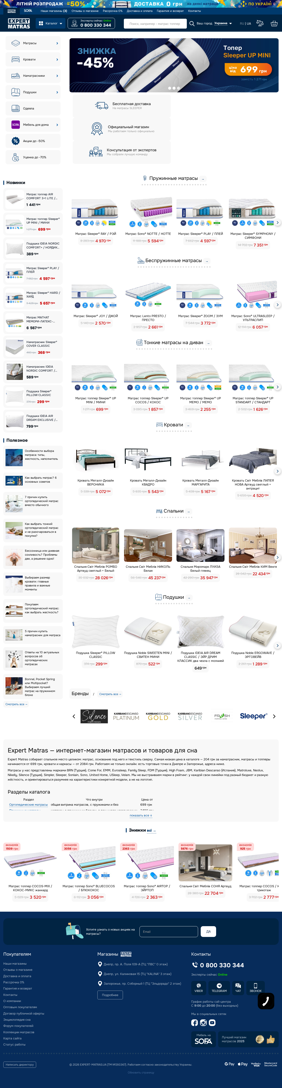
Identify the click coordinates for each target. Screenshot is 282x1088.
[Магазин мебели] (28, 11)
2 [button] (174, 88)
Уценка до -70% (34, 157)
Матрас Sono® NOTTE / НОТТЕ (148, 234)
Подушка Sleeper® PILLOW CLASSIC (38, 393)
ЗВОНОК (256, 991)
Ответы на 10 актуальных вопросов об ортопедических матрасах (42, 658)
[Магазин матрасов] (11, 11)
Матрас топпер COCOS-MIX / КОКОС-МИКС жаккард (30, 888)
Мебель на (204, 1035)
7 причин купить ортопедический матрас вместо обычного (41, 501)
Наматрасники (34, 76)
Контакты (194, 11)
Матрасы (30, 43)
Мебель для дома (36, 125)
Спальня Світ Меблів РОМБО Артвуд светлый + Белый (95, 569)
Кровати (29, 59)
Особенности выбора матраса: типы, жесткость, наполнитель (41, 455)
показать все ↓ (141, 815)
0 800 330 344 (95, 25)
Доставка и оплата (139, 11)
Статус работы (14, 1044)
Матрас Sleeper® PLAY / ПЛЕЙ (42, 270)
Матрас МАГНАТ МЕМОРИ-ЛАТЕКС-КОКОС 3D (39, 319)
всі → (151, 830)
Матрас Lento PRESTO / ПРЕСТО (148, 318)
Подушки (29, 92)
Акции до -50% (34, 141)
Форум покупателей (18, 1026)
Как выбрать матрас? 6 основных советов (41, 480)
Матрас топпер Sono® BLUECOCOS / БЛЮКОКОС (89, 888)
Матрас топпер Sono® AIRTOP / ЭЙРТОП (147, 888)
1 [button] (169, 88)
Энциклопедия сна (17, 1020)
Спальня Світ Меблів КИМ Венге (253, 567)
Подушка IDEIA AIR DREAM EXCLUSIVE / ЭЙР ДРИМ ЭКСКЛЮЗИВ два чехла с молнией (43, 418)
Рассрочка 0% (112, 11)
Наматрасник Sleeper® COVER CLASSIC (41, 344)
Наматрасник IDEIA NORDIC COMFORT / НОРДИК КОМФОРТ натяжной (40, 368)
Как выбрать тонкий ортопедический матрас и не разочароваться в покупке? (41, 530)
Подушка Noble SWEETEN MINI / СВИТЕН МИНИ (148, 655)
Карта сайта (12, 1038)
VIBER (199, 991)
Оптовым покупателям (20, 1007)
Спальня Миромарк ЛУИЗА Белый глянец (200, 569)
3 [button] (178, 88)
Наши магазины (54, 11)
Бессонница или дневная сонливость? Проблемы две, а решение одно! (42, 554)
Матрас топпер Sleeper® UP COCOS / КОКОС (148, 400)
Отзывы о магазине (85, 11)
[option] (174, 65)
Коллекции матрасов (18, 1032)
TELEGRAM (219, 991)
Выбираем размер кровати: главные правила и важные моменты (37, 583)
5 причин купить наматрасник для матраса (42, 633)
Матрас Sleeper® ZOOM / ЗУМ (200, 316)
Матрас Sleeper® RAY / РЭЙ (95, 234)
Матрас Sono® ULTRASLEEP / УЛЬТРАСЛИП (253, 318)
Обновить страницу (141, 1072)
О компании (12, 1001)
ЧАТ (238, 991)
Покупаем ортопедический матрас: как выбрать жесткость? (42, 608)
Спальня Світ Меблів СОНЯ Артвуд (205, 886)
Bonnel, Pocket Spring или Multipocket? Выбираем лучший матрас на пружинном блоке (40, 687)
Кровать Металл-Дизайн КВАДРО (148, 482)
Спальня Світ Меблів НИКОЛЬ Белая (148, 569)
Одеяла (28, 108)
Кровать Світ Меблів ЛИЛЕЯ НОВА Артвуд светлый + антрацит (253, 484)
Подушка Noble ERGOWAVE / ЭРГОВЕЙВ (253, 655)
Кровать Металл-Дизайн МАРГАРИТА (200, 482)
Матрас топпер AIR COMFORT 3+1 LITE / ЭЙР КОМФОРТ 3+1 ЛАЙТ (40, 196)
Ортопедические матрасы (28, 805)
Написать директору (20, 1064)
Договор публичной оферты (23, 1013)
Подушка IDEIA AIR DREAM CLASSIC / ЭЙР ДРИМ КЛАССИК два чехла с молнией (200, 657)
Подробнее (110, 995)
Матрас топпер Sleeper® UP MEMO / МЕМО (200, 400)
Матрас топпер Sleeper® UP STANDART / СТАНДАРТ (253, 400)
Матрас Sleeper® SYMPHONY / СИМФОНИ (253, 236)
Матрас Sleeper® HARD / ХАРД (43, 295)
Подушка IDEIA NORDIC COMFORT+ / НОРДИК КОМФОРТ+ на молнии (42, 245)
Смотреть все (15, 704)
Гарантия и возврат (170, 11)
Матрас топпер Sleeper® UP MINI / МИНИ (43, 221)
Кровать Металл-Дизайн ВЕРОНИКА (96, 482)
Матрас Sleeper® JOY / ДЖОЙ (96, 316)
